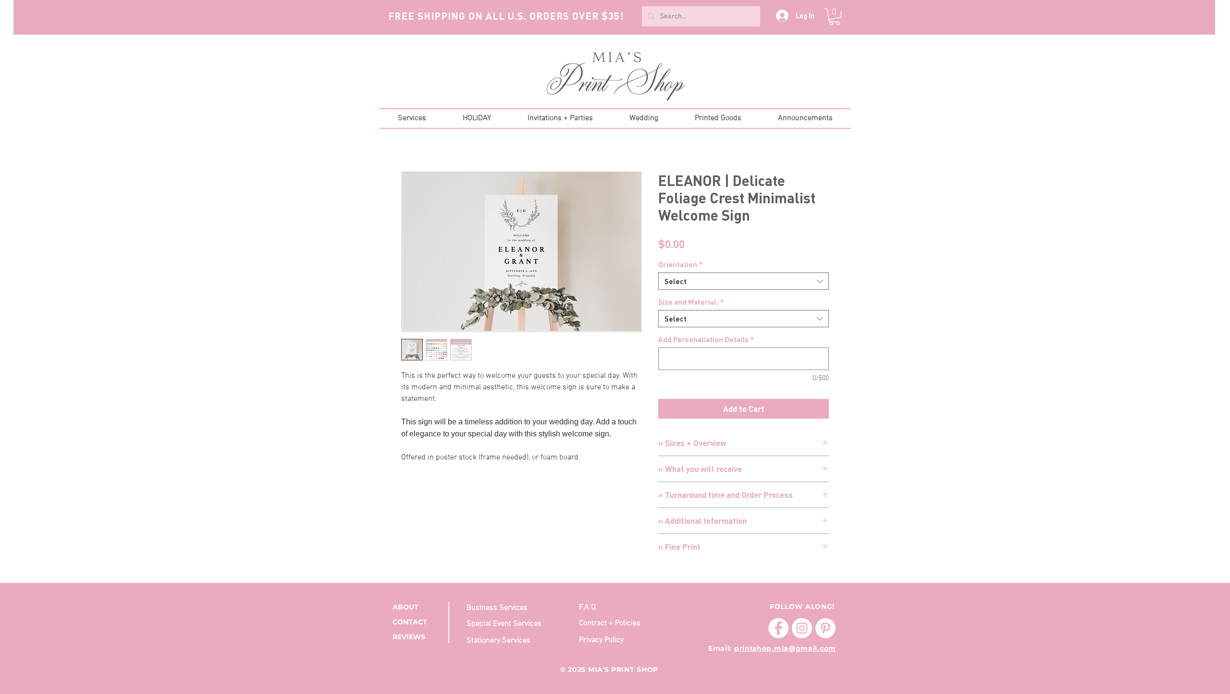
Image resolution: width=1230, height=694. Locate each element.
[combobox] (743, 281)
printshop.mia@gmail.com (785, 648)
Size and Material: (691, 301)
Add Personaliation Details (706, 339)
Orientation (680, 264)
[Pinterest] (825, 628)
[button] (834, 16)
